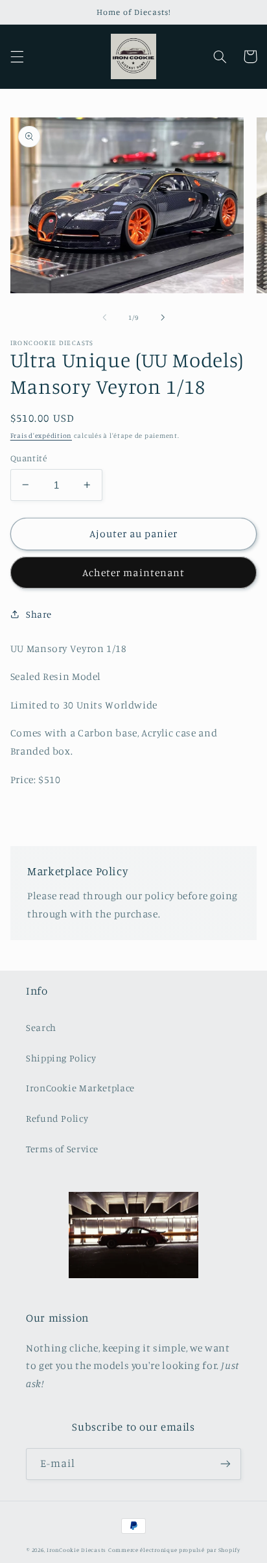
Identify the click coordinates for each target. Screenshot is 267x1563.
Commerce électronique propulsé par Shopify (174, 1549)
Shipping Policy (61, 1057)
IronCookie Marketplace (80, 1087)
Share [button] (39, 614)
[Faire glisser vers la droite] (162, 317)
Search (41, 1027)
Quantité (28, 458)
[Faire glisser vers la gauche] (104, 317)
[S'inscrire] (225, 1464)
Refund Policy (57, 1118)
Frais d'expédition (41, 435)
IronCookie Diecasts (76, 1549)
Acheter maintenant (133, 572)
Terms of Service (62, 1148)
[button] (17, 56)
